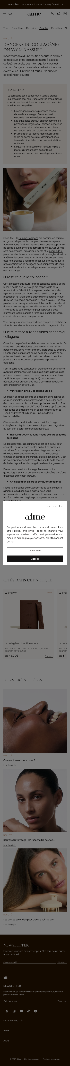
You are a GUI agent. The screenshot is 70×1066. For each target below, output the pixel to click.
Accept (35, 558)
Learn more (35, 550)
